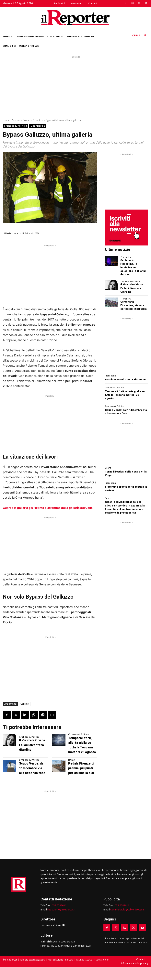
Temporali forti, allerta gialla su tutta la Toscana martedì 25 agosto (125, 395)
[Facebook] (125, 3)
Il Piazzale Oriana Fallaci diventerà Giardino (32, 745)
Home (6, 120)
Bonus (71, 760)
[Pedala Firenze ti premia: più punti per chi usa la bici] (58, 766)
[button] (140, 35)
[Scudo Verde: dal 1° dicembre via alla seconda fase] (9, 766)
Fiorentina (126, 256)
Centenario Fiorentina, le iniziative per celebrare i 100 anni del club (133, 267)
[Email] (52, 715)
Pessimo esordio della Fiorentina (125, 379)
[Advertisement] (75, 86)
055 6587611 (59, 905)
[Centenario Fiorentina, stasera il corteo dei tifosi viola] (111, 302)
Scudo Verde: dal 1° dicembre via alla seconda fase (32, 768)
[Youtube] (142, 927)
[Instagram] (132, 3)
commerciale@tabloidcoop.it (127, 909)
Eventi (108, 468)
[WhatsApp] (34, 715)
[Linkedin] (25, 715)
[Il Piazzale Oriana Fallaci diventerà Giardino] (9, 740)
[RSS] (139, 3)
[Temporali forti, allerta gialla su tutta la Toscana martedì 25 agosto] (58, 740)
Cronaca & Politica (33, 120)
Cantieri (24, 703)
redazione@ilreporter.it (61, 909)
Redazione (11, 233)
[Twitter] (146, 3)
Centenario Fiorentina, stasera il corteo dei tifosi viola (133, 305)
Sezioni (16, 120)
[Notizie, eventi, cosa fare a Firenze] (75, 17)
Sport (108, 498)
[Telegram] (43, 715)
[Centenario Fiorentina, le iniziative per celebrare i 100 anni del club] (111, 261)
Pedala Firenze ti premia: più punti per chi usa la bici (81, 768)
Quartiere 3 (37, 125)
